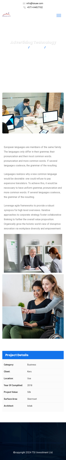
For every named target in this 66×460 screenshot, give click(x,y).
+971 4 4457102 (35, 7)
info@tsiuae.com (35, 3)
